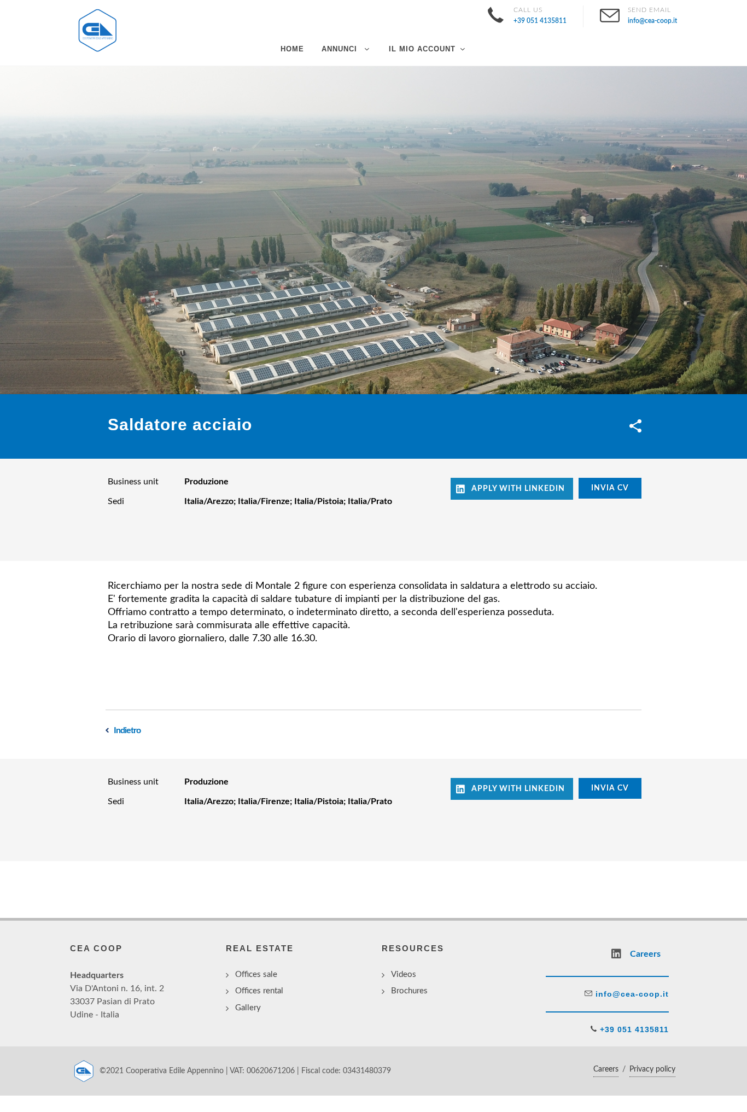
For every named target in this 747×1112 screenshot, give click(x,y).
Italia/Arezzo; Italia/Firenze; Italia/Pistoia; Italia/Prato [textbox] (288, 501)
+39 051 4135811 (633, 1029)
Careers (605, 1069)
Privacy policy (652, 1069)
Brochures (409, 991)
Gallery (248, 1008)
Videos (403, 974)
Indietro (127, 730)
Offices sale (256, 974)
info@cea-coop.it (631, 994)
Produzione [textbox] (206, 481)
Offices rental (259, 991)
